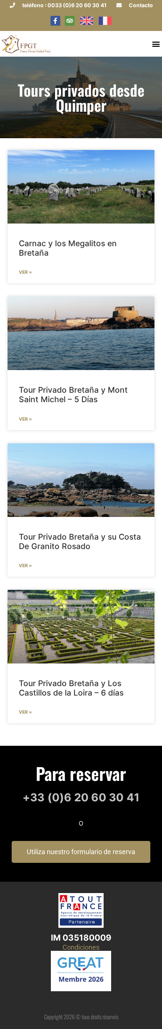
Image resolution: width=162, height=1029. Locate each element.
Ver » (25, 272)
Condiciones (81, 947)
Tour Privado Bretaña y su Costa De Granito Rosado (80, 541)
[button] (156, 43)
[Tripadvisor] (70, 21)
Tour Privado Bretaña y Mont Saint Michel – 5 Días (73, 394)
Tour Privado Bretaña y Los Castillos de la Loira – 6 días (71, 688)
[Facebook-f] (55, 21)
